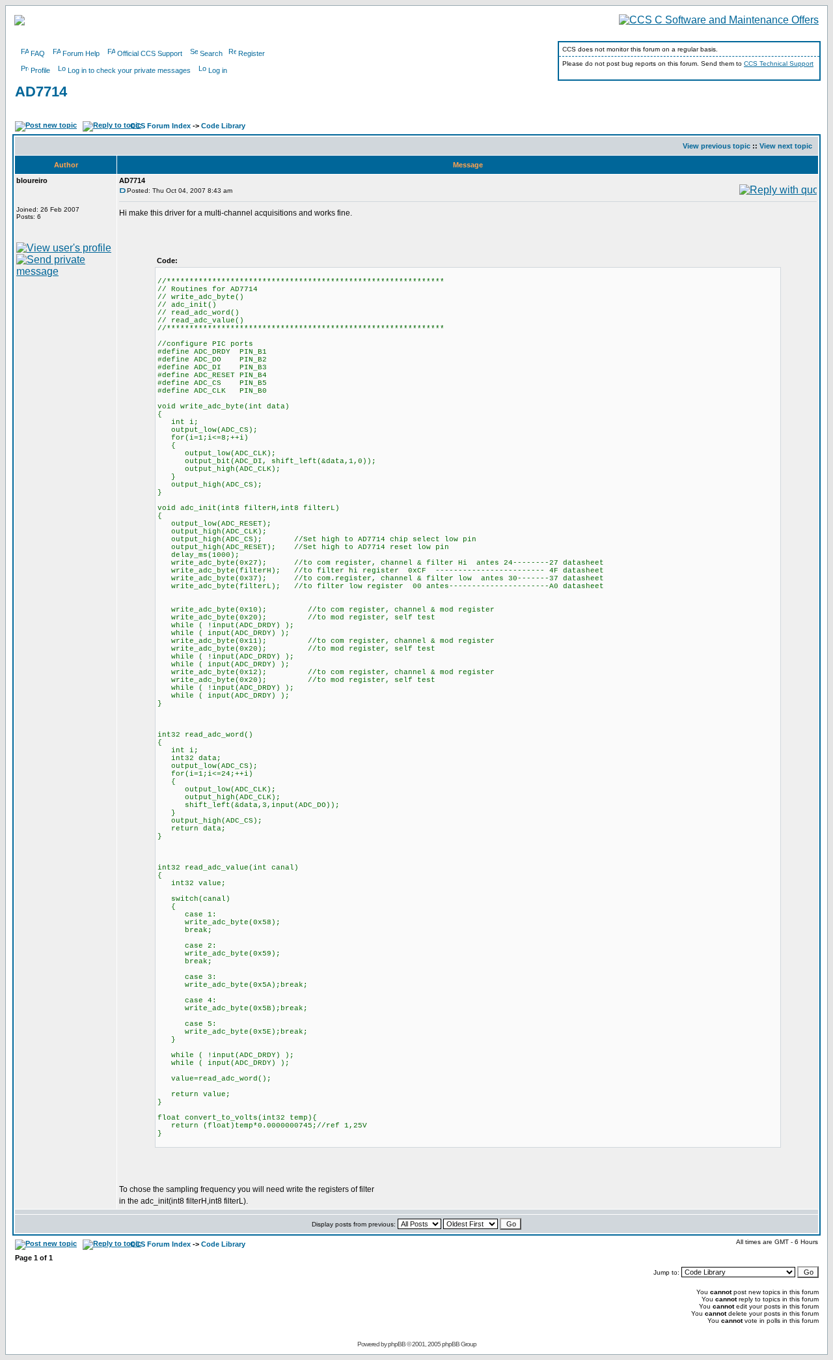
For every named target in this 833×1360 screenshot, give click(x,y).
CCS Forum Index (160, 126)
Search (211, 53)
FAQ (38, 53)
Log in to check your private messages (129, 70)
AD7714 (41, 91)
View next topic (785, 146)
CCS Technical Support (778, 63)
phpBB (396, 1344)
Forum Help (81, 53)
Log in (217, 70)
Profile (40, 70)
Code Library (223, 126)
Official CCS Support (149, 53)
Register (251, 53)
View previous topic (716, 146)
